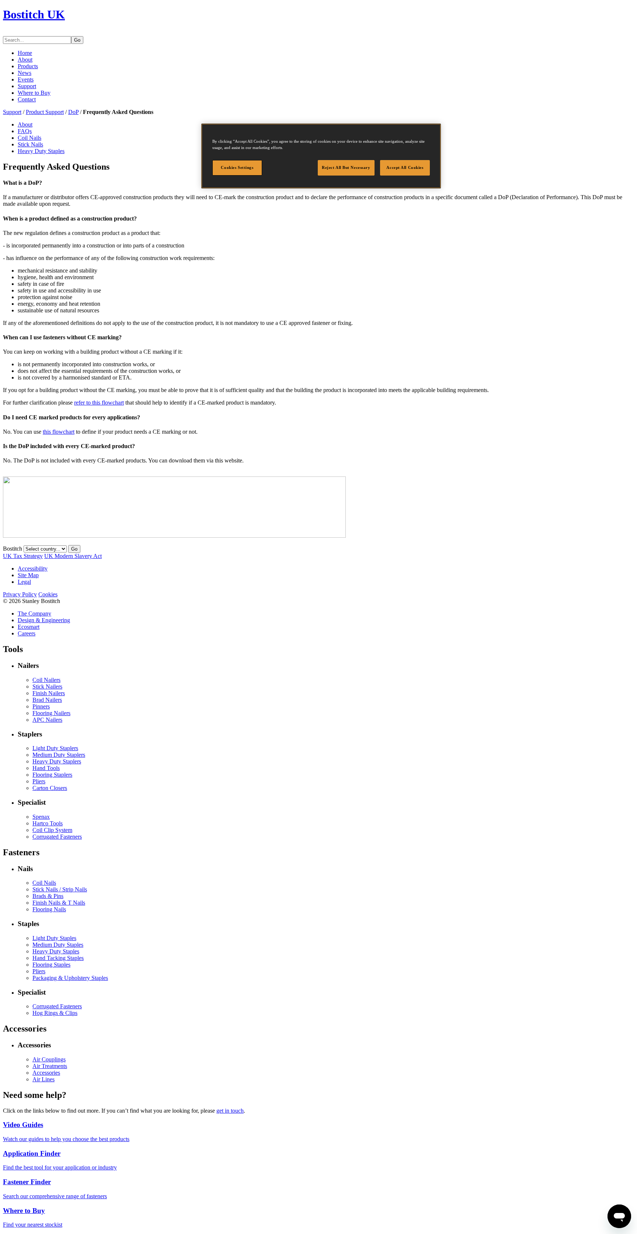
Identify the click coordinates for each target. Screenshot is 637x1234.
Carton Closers (49, 788)
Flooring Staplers (52, 775)
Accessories (46, 1073)
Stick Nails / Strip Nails (59, 889)
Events (26, 79)
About (25, 59)
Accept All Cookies (404, 167)
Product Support (45, 112)
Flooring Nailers (51, 713)
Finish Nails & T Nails (58, 902)
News (24, 73)
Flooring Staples (51, 964)
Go (77, 40)
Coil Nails (29, 138)
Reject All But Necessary (346, 167)
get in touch (230, 1111)
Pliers (38, 781)
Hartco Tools (47, 823)
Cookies (48, 594)
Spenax (41, 817)
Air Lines (43, 1079)
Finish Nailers (48, 693)
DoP (73, 112)
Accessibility (33, 568)
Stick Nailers (47, 686)
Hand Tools (46, 768)
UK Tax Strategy (23, 556)
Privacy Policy (20, 594)
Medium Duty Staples (57, 945)
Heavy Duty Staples (41, 151)
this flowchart (58, 432)
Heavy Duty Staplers (56, 761)
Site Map (28, 575)
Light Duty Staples (54, 938)
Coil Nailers (46, 680)
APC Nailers (47, 720)
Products (28, 66)
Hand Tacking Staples (58, 958)
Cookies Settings (237, 167)
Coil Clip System (52, 830)
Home (25, 53)
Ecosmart (28, 627)
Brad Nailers (47, 700)
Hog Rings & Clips (54, 1013)
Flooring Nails (49, 909)
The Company (34, 613)
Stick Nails (30, 144)
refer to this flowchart (99, 402)
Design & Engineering (44, 620)
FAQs (25, 131)
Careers (26, 633)
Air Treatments (49, 1066)
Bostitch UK (34, 14)
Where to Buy (34, 93)
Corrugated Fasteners (57, 836)
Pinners (41, 706)
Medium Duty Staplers (58, 755)
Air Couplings (49, 1059)
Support (27, 86)
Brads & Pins (47, 896)
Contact (27, 99)
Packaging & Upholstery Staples (70, 978)
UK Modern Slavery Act (73, 556)
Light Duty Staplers (55, 748)
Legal (24, 582)
